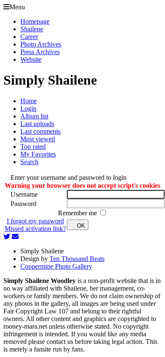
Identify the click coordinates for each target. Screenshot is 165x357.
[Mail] (15, 236)
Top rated (33, 146)
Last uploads (37, 123)
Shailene (31, 29)
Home (28, 100)
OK (81, 225)
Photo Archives (40, 44)
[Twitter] (6, 236)
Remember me (78, 213)
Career (29, 36)
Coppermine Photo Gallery (56, 266)
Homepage (35, 21)
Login (28, 108)
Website (30, 59)
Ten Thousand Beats (77, 258)
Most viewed (37, 139)
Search (29, 161)
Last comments (40, 131)
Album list (34, 116)
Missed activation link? (35, 228)
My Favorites (38, 154)
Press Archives (40, 51)
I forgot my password (35, 221)
